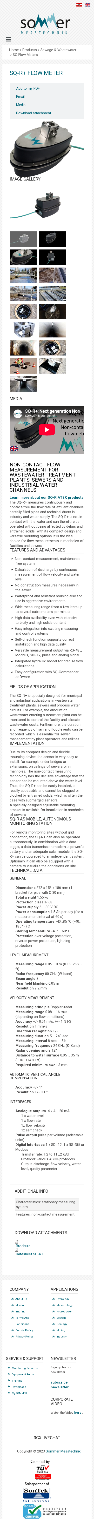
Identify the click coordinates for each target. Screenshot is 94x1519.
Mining (60, 1330)
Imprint (20, 1311)
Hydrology (62, 1299)
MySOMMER (19, 1393)
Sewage (61, 1317)
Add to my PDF (28, 89)
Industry (61, 1336)
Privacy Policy (24, 1336)
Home (14, 50)
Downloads (19, 1387)
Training (17, 1380)
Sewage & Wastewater (58, 50)
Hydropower (64, 1311)
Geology (61, 1324)
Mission (20, 1305)
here (78, 1412)
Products (29, 50)
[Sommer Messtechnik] (45, 25)
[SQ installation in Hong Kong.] (23, 348)
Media (21, 105)
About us (21, 1299)
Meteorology (64, 1305)
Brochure (23, 1246)
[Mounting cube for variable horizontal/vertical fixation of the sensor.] (23, 329)
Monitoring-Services (25, 1368)
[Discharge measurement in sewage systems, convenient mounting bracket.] (52, 311)
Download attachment (33, 113)
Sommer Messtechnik (63, 1451)
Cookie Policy (24, 1330)
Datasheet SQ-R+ (29, 1254)
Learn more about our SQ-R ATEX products (46, 497)
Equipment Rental (23, 1374)
